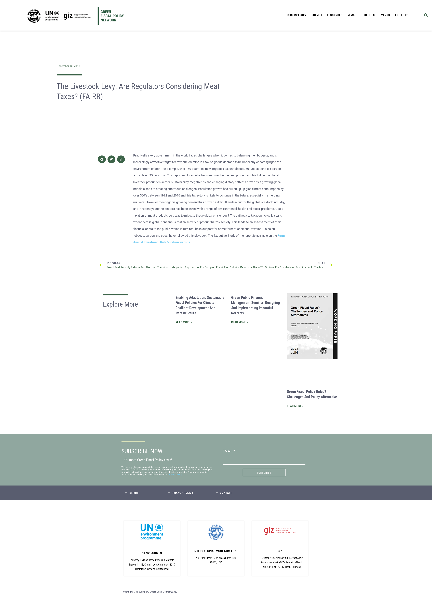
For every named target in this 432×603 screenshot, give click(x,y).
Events (385, 15)
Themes (316, 15)
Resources (335, 15)
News (351, 15)
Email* (229, 451)
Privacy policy (175, 474)
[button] (426, 15)
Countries (367, 15)
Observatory (296, 15)
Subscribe (264, 472)
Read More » (184, 322)
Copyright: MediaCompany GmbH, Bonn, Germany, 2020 (150, 592)
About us (401, 15)
